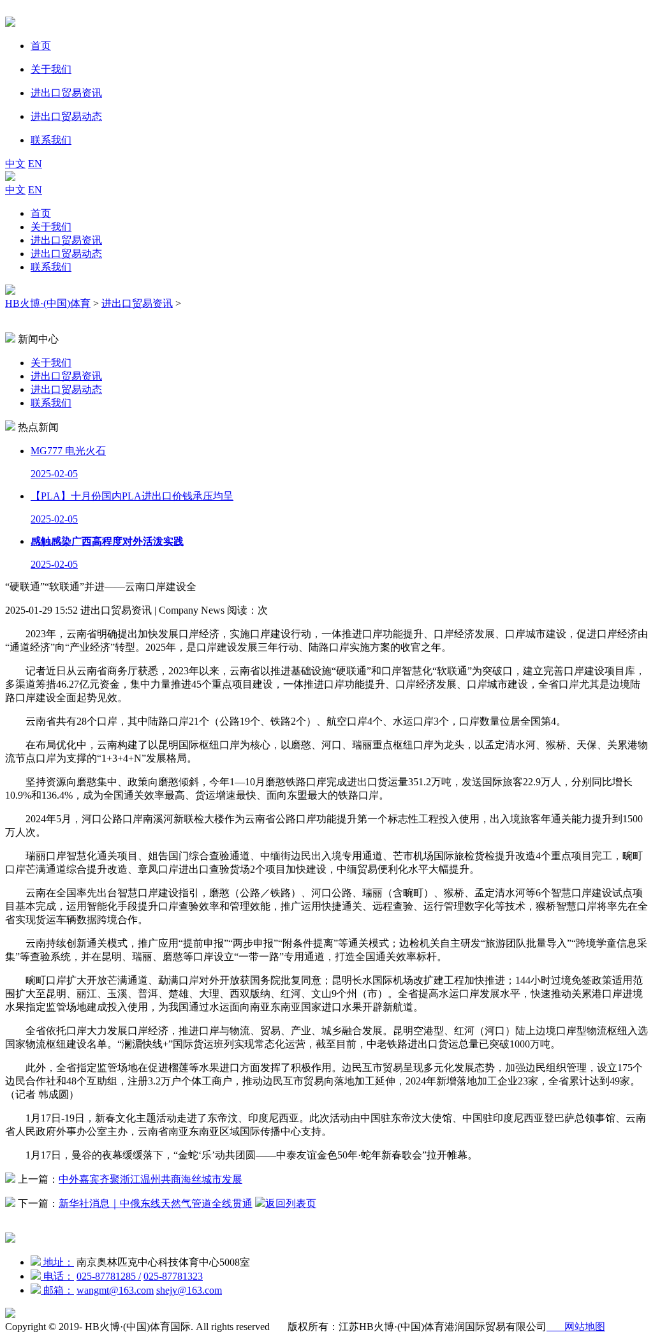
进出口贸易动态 (66, 253)
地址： (57, 1262)
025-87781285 (109, 1276)
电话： (57, 1276)
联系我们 (51, 267)
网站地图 (576, 1326)
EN (35, 163)
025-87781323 (173, 1276)
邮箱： (57, 1290)
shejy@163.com (189, 1290)
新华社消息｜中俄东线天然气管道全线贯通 (156, 1203)
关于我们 (51, 226)
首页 (41, 213)
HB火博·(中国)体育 (48, 303)
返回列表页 (290, 1203)
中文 (15, 163)
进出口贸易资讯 (66, 240)
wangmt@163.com (115, 1290)
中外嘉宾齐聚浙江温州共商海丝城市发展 (150, 1179)
